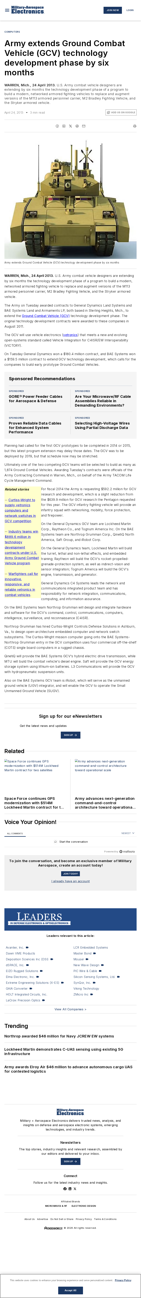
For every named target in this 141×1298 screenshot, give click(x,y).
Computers (12, 31)
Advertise (42, 1219)
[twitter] (70, 126)
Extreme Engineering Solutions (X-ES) (32, 982)
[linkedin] (64, 126)
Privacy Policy (84, 1219)
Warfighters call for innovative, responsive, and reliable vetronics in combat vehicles (21, 584)
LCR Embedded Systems (90, 947)
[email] (84, 126)
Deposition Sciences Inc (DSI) (27, 959)
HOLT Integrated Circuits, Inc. (26, 994)
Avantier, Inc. (15, 947)
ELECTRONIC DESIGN (84, 1206)
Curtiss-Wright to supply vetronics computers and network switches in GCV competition (20, 510)
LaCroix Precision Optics (23, 1000)
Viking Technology (86, 988)
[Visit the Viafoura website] (127, 851)
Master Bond (82, 953)
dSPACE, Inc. (15, 965)
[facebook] (57, 126)
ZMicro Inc (80, 994)
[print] (135, 126)
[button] (7, 10)
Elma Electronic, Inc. (20, 977)
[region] (70, 842)
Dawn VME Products (20, 953)
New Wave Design (86, 965)
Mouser (78, 959)
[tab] (15, 833)
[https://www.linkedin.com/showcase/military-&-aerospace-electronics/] (70, 1189)
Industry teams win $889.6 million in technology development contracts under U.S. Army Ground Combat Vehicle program (22, 547)
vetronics (70, 335)
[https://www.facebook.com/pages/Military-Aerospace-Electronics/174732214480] (65, 1189)
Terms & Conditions (105, 1219)
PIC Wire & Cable (85, 971)
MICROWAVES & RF (56, 1206)
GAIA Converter (17, 988)
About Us (29, 1219)
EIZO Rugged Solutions (22, 971)
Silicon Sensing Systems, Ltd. (94, 977)
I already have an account (70, 881)
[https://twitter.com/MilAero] (75, 1189)
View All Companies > (70, 1009)
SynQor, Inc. (82, 982)
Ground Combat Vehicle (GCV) (46, 316)
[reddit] (77, 126)
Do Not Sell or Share (62, 1219)
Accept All (70, 1290)
